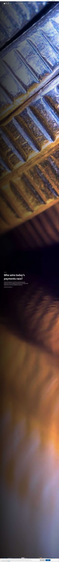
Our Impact (39, 3)
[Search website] (54, 3)
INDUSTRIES (21, 3)
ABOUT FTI (48, 3)
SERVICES (16, 3)
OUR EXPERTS (34, 3)
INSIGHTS (29, 3)
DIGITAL (25, 3)
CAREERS (44, 3)
